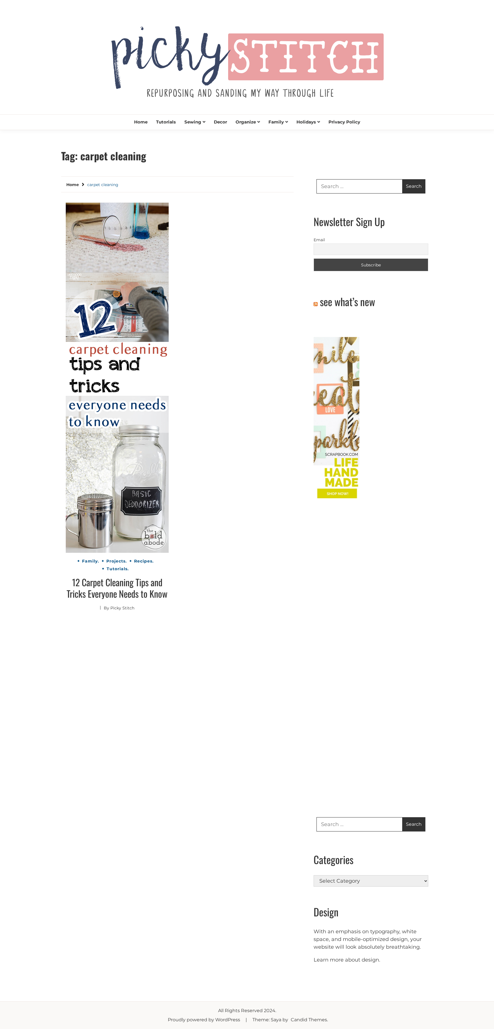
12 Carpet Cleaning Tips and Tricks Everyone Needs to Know (117, 587)
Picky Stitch (122, 608)
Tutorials (166, 122)
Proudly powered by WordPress (204, 1019)
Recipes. (144, 561)
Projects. (116, 561)
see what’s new (347, 301)
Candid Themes (309, 1019)
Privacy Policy (344, 122)
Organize (246, 122)
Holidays (306, 122)
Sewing (192, 122)
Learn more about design (346, 960)
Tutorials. (118, 569)
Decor (220, 122)
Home (141, 122)
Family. (90, 561)
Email (319, 239)
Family (276, 122)
